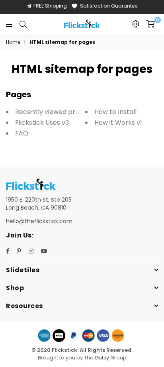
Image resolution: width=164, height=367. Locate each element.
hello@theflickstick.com (39, 221)
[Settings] (136, 24)
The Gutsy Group (105, 357)
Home (13, 42)
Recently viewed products (56, 111)
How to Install (115, 111)
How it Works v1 (118, 122)
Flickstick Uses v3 (42, 122)
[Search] (23, 24)
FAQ (21, 133)
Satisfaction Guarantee (108, 5)
